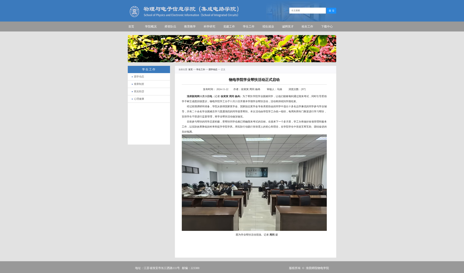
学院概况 (151, 26)
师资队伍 (170, 26)
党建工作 (229, 26)
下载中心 (327, 26)
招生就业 (268, 26)
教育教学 (190, 26)
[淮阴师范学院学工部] (300, 21)
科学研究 (209, 26)
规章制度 (139, 84)
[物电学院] (183, 21)
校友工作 (307, 26)
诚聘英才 (288, 26)
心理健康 (139, 99)
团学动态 (139, 76)
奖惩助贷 (139, 91)
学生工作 (248, 26)
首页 (131, 26)
